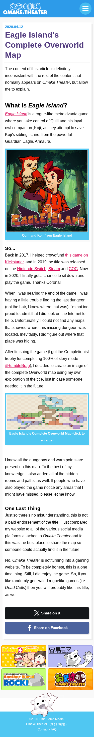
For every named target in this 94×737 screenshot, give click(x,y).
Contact (43, 729)
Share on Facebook (51, 628)
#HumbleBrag (17, 365)
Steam (54, 269)
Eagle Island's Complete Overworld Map (44, 45)
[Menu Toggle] (85, 9)
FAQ (53, 729)
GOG (73, 269)
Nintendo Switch (31, 269)
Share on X (50, 613)
